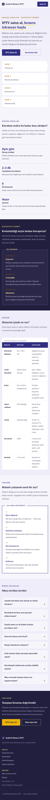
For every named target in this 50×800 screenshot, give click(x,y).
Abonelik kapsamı (8, 760)
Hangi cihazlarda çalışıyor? (16, 645)
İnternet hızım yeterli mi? (15, 636)
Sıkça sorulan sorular (9, 774)
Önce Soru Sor (31, 722)
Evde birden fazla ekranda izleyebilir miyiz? (21, 655)
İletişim (4, 778)
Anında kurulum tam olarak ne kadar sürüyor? (21, 602)
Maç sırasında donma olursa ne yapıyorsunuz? (18, 679)
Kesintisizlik (6, 757)
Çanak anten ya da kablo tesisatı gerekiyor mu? (18, 626)
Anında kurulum (7, 753)
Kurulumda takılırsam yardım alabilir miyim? (21, 667)
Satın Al (43, 4)
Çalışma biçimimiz (8, 764)
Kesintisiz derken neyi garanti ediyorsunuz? (18, 614)
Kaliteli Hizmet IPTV (15, 4)
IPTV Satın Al (11, 52)
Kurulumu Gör (31, 52)
